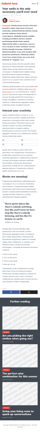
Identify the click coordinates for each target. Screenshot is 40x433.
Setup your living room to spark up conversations (18, 413)
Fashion (6, 332)
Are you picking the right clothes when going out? (17, 337)
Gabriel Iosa (9, 3)
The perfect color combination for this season (19, 375)
